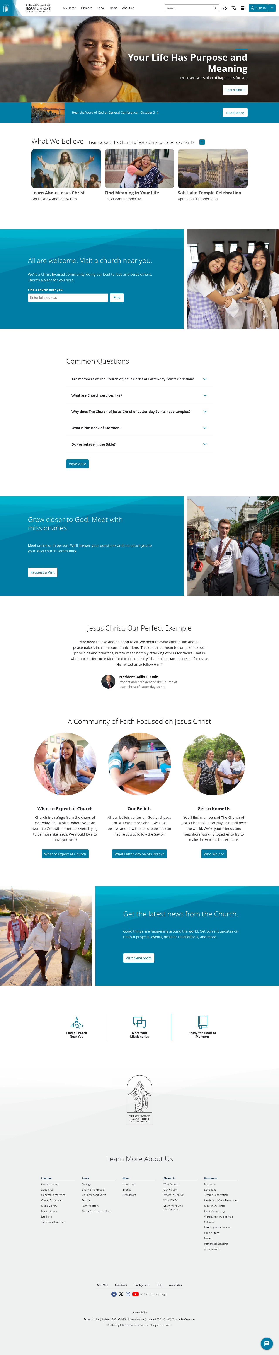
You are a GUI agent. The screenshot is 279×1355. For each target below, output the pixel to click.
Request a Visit (43, 572)
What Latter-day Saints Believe (139, 853)
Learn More (235, 89)
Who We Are (214, 853)
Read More (235, 112)
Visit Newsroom (139, 957)
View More (77, 463)
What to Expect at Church (65, 853)
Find (116, 297)
